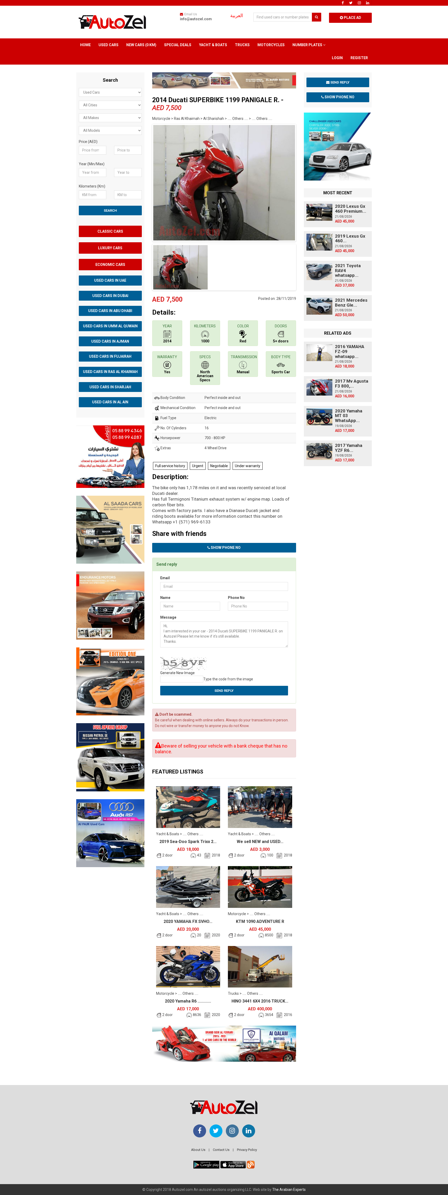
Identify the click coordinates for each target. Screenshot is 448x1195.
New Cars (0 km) (141, 45)
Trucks (242, 45)
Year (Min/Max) (91, 164)
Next (304, 181)
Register (359, 58)
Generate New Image (177, 673)
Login (337, 58)
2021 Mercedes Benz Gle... (351, 303)
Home (85, 45)
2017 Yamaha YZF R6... (348, 448)
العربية (236, 15)
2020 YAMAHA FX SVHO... (188, 921)
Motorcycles (271, 45)
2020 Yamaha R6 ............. (188, 1001)
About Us (198, 1150)
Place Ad (352, 18)
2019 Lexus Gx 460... (350, 238)
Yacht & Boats (213, 45)
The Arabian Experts (289, 1189)
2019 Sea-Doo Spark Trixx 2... (187, 841)
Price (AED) (88, 142)
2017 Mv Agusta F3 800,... (351, 383)
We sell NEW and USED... (260, 841)
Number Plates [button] (307, 45)
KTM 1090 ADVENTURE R (260, 921)
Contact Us (221, 1150)
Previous (144, 181)
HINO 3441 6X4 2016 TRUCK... (260, 1001)
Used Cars (108, 45)
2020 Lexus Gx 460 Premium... (350, 209)
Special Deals (177, 45)
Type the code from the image (228, 679)
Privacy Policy (247, 1150)
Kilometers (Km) (92, 186)
